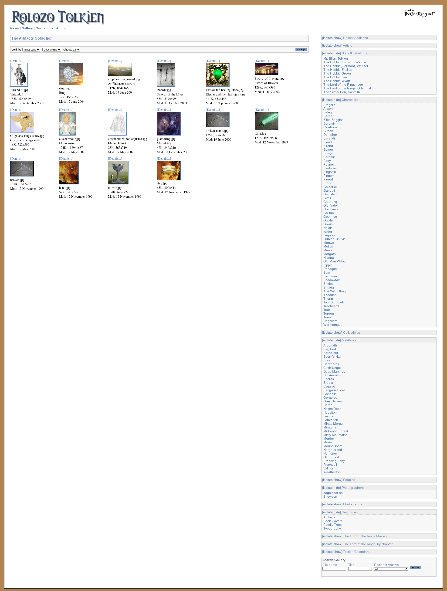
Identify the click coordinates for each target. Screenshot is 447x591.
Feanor (328, 164)
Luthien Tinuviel (334, 239)
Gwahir (328, 220)
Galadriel (330, 187)
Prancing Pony (334, 461)
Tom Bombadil (333, 302)
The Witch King (334, 291)
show (337, 38)
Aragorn (329, 105)
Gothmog (330, 216)
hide (337, 53)
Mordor (328, 438)
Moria (327, 442)
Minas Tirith (331, 427)
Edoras (328, 379)
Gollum (328, 213)
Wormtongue (332, 324)
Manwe (328, 243)
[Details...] (17, 60)
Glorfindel (330, 205)
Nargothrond (332, 450)
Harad (327, 405)
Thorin (328, 298)
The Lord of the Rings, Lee (343, 84)
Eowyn (328, 153)
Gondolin (330, 394)
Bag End (329, 349)
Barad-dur (330, 353)
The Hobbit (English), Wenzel (344, 62)
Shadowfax (331, 280)
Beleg (327, 112)
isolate (328, 38)
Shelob (328, 283)
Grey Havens (333, 401)
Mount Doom (332, 446)
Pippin (327, 265)
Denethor (330, 134)
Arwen (328, 108)
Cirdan (328, 131)
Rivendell (330, 464)
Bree (326, 360)
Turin (327, 317)
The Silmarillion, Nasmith (341, 92)
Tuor (326, 310)
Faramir (329, 157)
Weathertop (332, 472)
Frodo (327, 183)
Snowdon (330, 496)
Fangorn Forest (334, 390)
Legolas (329, 235)
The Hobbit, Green (337, 73)
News (14, 28)
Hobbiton (330, 412)
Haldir (327, 228)
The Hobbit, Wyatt (336, 81)
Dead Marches (334, 371)
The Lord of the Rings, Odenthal (347, 88)
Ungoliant (330, 321)
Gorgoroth (331, 397)
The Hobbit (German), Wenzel (345, 66)
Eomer (328, 149)
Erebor (328, 382)
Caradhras (331, 364)
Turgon (328, 313)
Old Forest (331, 457)
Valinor (328, 468)
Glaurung (330, 202)
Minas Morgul (333, 423)
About (61, 28)
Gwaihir (329, 224)
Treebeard (331, 306)
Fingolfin (329, 172)
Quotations (45, 28)
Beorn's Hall (332, 356)
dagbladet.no (333, 493)
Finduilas (330, 168)
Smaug (328, 287)
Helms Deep (332, 409)
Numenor (330, 453)
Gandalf (329, 190)
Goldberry (330, 209)
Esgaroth (330, 386)
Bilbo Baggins (333, 120)
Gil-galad (330, 194)
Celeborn (330, 127)
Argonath (330, 345)
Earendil (329, 138)
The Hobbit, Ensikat (337, 69)
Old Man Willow (334, 261)
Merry (327, 250)
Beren (327, 116)
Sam (326, 272)
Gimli (327, 198)
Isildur (327, 231)
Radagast (330, 269)
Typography (332, 528)
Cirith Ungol (332, 368)
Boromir (329, 123)
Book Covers (332, 521)
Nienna (328, 257)
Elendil (328, 142)
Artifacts (329, 517)
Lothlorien (330, 420)
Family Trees (332, 524)
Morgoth (329, 254)
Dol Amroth (331, 375)
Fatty (327, 161)
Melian (328, 246)
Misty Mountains (335, 435)
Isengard (329, 416)
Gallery (27, 28)
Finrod (328, 179)
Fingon (328, 175)
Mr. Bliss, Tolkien (335, 58)
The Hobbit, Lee (335, 77)
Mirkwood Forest (335, 431)
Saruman (330, 276)
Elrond (328, 146)
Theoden (330, 295)
